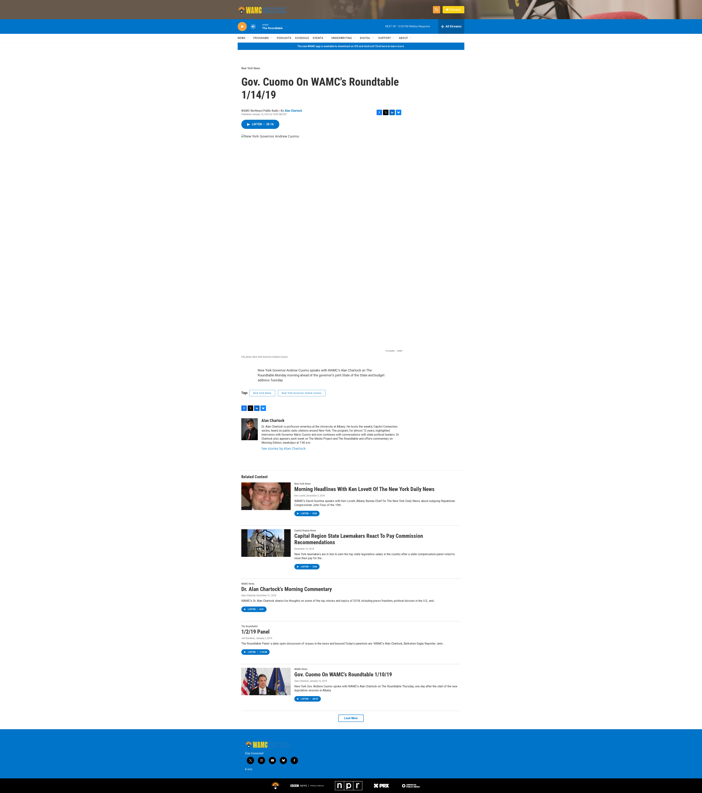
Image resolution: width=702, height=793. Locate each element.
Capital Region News (305, 530)
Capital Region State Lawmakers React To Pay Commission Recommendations (358, 539)
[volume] (253, 26)
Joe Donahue (248, 638)
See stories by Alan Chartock (283, 448)
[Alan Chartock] (249, 429)
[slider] (259, 26)
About (403, 38)
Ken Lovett (299, 495)
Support (384, 38)
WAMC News (247, 583)
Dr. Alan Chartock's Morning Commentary (286, 589)
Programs (261, 38)
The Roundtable (249, 626)
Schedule (302, 38)
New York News (250, 68)
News (242, 38)
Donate (455, 10)
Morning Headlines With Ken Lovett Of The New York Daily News (364, 489)
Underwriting (341, 38)
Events (318, 38)
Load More (351, 718)
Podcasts (284, 38)
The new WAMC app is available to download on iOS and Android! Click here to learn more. (351, 46)
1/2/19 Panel (255, 631)
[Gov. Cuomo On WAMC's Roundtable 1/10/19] (266, 681)
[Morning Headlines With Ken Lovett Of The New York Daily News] (266, 496)
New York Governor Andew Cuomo (302, 393)
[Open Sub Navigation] (248, 38)
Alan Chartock (293, 110)
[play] (242, 26)
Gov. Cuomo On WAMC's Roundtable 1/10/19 (343, 674)
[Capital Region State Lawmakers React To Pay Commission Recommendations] (266, 543)
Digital (365, 38)
